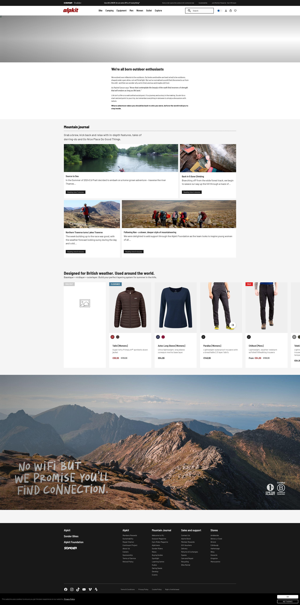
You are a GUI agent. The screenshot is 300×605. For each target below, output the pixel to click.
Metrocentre (215, 561)
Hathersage (215, 548)
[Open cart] (230, 10)
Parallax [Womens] (212, 345)
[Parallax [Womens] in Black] (203, 337)
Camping (109, 10)
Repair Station (128, 542)
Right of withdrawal (172, 589)
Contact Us (185, 535)
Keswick (214, 555)
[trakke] (77, 3)
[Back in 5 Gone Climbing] (208, 158)
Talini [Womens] (120, 345)
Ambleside (215, 535)
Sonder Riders (157, 548)
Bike (100, 10)
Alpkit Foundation (73, 542)
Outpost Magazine (159, 538)
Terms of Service (129, 558)
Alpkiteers (156, 545)
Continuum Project (130, 545)
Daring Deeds (157, 568)
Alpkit (67, 530)
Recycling (185, 561)
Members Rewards (130, 535)
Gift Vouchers (186, 545)
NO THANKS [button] (287, 601)
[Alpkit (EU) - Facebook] (66, 589)
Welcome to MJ (158, 535)
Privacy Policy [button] (69, 599)
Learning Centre (158, 561)
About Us (126, 548)
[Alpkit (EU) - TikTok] (78, 589)
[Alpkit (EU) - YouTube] (84, 589)
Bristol (213, 542)
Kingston (214, 558)
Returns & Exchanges (189, 552)
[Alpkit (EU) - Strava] (96, 589)
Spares (184, 555)
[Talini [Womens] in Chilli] (112, 337)
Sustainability (203, 3)
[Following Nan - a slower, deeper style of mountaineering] (179, 214)
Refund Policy (128, 561)
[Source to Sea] (121, 158)
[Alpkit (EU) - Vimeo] (90, 589)
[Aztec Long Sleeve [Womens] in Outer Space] (158, 337)
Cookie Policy (156, 589)
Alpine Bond (186, 538)
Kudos (154, 565)
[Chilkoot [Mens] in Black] (249, 337)
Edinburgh (214, 545)
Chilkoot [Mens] (256, 345)
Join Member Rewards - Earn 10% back (224, 3)
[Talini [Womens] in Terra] (118, 337)
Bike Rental (185, 565)
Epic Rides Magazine (160, 542)
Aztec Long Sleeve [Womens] (171, 345)
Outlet (149, 10)
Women (139, 10)
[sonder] (68, 3)
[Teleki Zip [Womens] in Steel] (294, 337)
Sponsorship (128, 555)
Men (131, 10)
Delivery (184, 548)
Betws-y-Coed (216, 538)
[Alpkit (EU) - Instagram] (72, 589)
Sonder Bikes (71, 536)
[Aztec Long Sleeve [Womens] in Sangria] (163, 337)
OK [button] (288, 597)
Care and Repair (187, 558)
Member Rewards (188, 542)
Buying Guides (157, 555)
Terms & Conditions (128, 589)
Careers (126, 552)
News (154, 552)
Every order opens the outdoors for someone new (178, 3)
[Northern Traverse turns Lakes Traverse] (92, 214)
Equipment (122, 10)
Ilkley (212, 552)
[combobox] (199, 10)
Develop (155, 571)
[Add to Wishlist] (148, 284)
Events (155, 575)
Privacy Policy (143, 589)
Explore (158, 10)
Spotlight (155, 558)
